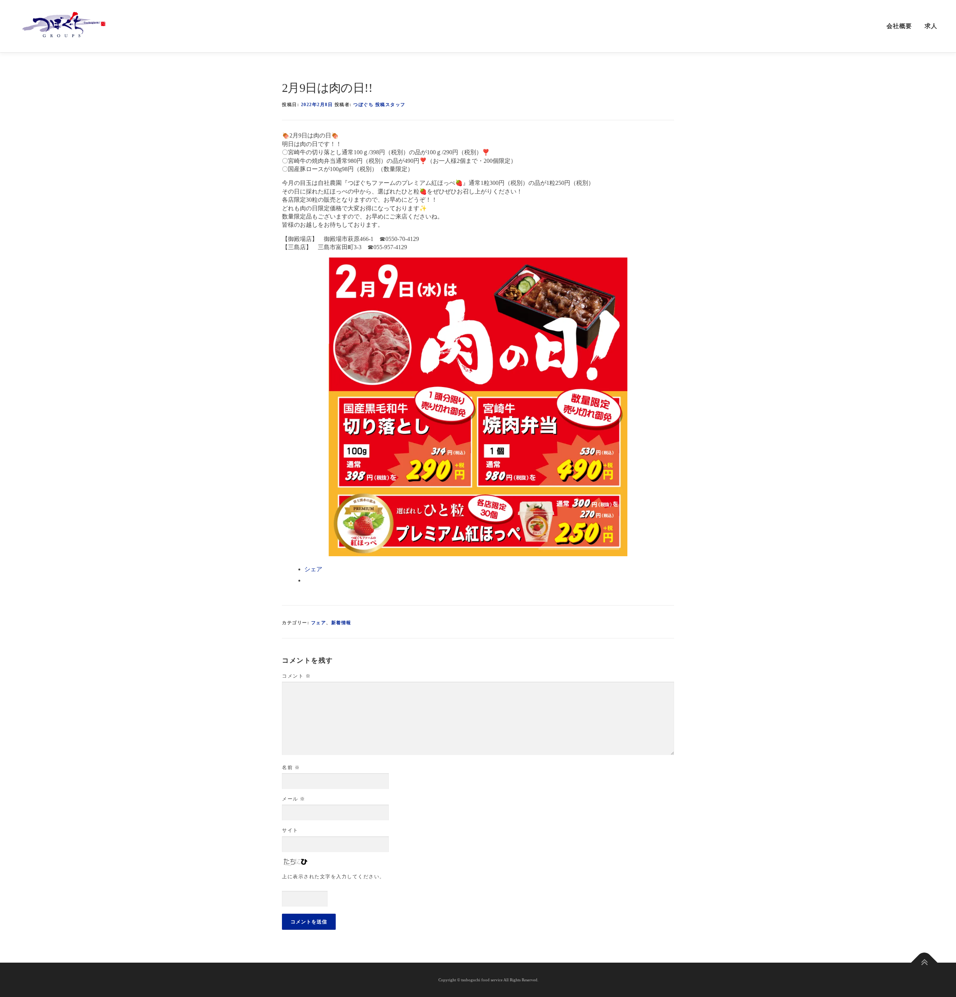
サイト (290, 830)
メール (293, 799)
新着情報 (341, 622)
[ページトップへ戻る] (924, 963)
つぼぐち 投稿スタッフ (379, 104)
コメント (296, 676)
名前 (291, 767)
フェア (318, 622)
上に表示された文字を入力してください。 (333, 876)
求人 (931, 26)
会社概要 (899, 26)
